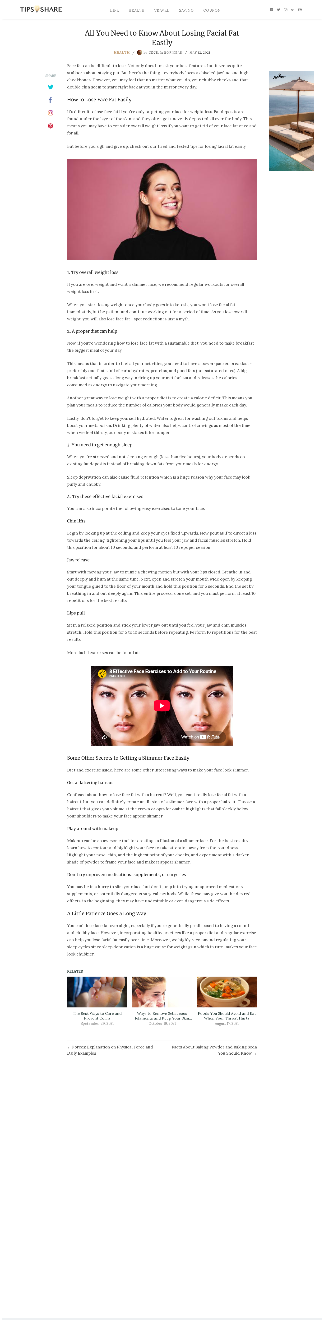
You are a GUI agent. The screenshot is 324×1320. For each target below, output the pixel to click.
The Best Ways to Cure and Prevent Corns (97, 1015)
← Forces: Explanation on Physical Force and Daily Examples (110, 1050)
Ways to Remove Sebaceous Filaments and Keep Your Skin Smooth (162, 1015)
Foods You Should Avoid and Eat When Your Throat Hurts (227, 1015)
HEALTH (137, 10)
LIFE (114, 10)
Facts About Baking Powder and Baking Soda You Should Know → (214, 1050)
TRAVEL (162, 10)
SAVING (186, 10)
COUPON (212, 10)
